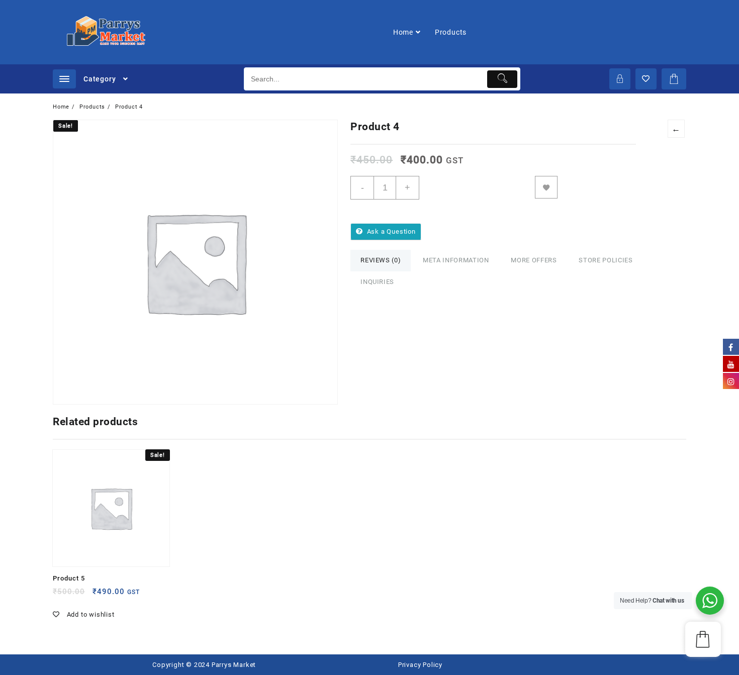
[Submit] (502, 79)
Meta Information (456, 260)
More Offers (534, 260)
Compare (574, 187)
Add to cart (477, 187)
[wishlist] (101, 595)
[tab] (380, 260)
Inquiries (377, 281)
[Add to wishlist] (546, 187)
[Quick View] (81, 595)
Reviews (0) (380, 260)
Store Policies (605, 260)
